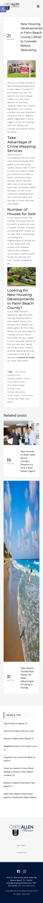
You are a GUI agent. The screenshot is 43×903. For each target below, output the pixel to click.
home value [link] (27, 395)
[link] (3, 9)
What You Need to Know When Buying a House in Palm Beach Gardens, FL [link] (19, 771)
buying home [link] (13, 375)
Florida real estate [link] (16, 392)
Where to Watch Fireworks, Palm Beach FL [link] (19, 785)
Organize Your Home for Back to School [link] (19, 759)
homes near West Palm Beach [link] (18, 400)
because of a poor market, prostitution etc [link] (19, 260)
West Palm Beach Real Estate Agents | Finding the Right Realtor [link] (20, 796)
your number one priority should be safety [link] (21, 128)
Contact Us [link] (21, 852)
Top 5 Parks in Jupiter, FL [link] (16, 723)
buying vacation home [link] (18, 378)
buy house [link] (20, 371)
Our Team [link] (21, 845)
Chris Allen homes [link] (16, 382)
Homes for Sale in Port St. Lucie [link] (19, 731)
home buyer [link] (13, 395)
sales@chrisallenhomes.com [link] (18, 883)
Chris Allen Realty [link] (16, 385)
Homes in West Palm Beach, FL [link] (19, 738)
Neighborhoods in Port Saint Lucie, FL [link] (20, 748)
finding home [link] (14, 388)
